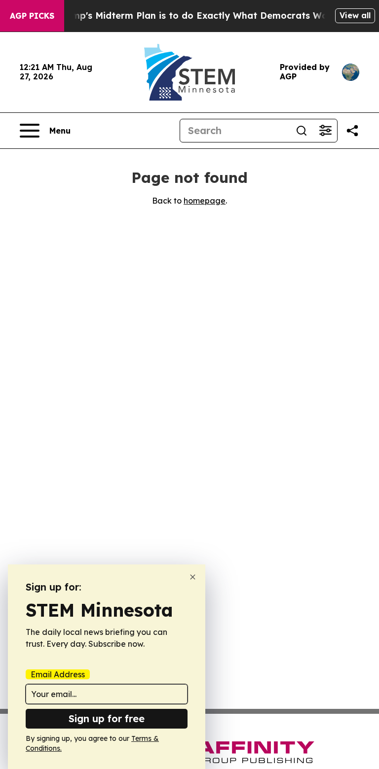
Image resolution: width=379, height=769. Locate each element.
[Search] (301, 130)
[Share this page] (352, 130)
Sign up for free (107, 718)
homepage (205, 201)
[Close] (192, 577)
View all (355, 15)
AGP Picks (32, 16)
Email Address (58, 674)
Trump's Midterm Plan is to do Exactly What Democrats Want (197, 15)
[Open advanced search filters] (325, 130)
